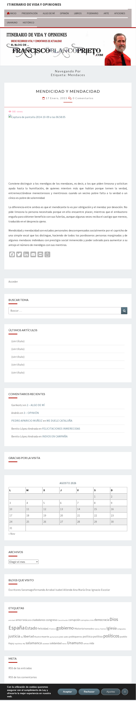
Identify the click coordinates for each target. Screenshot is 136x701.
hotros (97, 629)
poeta (66, 637)
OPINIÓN (64, 13)
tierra (64, 643)
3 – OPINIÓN (31, 413)
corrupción (74, 620)
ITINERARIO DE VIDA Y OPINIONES (34, 4)
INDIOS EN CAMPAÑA (55, 436)
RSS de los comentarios (22, 677)
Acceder (13, 281)
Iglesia (111, 628)
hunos (103, 629)
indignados (121, 629)
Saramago (27, 589)
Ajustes (110, 691)
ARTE (106, 13)
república (18, 643)
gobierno (65, 628)
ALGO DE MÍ (49, 13)
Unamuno (75, 642)
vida (91, 643)
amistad (11, 620)
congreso (51, 620)
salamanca (34, 643)
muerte (45, 636)
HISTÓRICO (28, 22)
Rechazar (89, 691)
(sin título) (17, 341)
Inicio (13, 13)
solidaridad (56, 643)
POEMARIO (92, 13)
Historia (79, 628)
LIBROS (78, 13)
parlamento (54, 637)
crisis (91, 620)
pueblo (123, 636)
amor (19, 620)
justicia (14, 636)
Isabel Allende (64, 589)
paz (61, 636)
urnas (86, 643)
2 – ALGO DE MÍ (36, 405)
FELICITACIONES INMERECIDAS (61, 428)
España (16, 627)
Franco (52, 628)
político (98, 636)
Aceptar (67, 691)
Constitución (63, 620)
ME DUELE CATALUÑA (59, 420)
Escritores (14, 589)
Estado (31, 628)
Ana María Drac (82, 589)
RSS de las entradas (20, 668)
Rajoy (11, 643)
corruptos (85, 620)
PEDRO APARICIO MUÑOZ (26, 420)
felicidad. (43, 628)
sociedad (45, 643)
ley (22, 637)
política (87, 636)
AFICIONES (119, 13)
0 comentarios (83, 98)
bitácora (27, 620)
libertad (29, 636)
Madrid (37, 636)
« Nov (11, 533)
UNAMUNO (12, 22)
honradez (89, 628)
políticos (111, 636)
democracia (101, 620)
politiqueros (75, 636)
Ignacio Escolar (100, 589)
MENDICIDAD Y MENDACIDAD (68, 91)
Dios (114, 619)
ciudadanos (38, 620)
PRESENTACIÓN (29, 13)
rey (24, 643)
